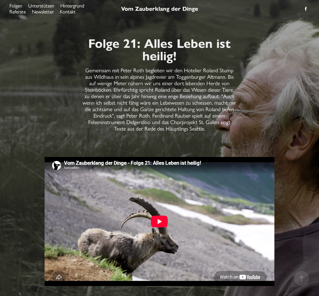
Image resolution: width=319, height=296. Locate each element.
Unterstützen (41, 6)
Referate (17, 12)
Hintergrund (72, 6)
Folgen (15, 6)
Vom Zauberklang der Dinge (159, 8)
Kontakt (68, 12)
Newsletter (43, 12)
